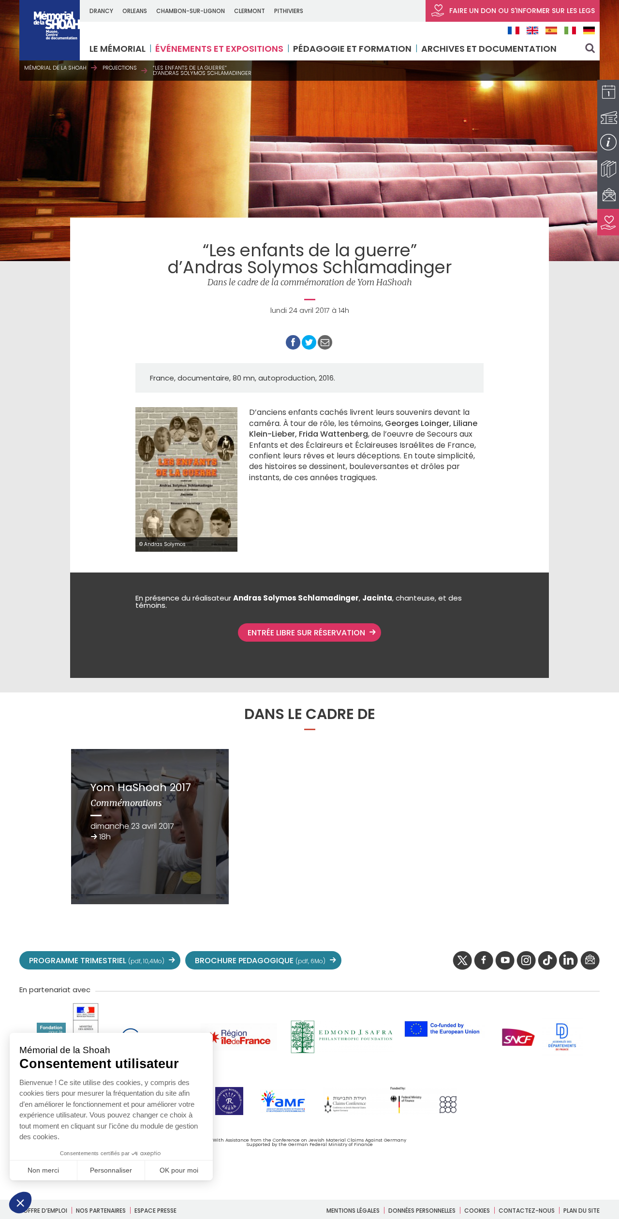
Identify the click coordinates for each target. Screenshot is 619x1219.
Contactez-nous (527, 1210)
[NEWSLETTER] (608, 195)
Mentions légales (353, 1210)
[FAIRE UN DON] (608, 222)
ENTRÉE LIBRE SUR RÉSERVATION (306, 632)
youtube (505, 960)
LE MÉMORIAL (117, 49)
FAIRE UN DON (521, 10)
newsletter (590, 960)
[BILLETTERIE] (608, 117)
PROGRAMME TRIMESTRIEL (96, 960)
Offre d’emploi (45, 1210)
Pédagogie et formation (352, 49)
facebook (483, 960)
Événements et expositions (219, 49)
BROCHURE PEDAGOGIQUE (260, 960)
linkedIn (568, 960)
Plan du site (581, 1210)
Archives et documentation (489, 49)
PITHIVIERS (288, 11)
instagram (526, 960)
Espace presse (155, 1210)
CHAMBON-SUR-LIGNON (190, 11)
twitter (462, 960)
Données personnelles (422, 1210)
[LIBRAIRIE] (608, 169)
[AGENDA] (608, 93)
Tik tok (547, 960)
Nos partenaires (101, 1210)
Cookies (477, 1210)
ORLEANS (134, 11)
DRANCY (101, 11)
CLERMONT (249, 11)
